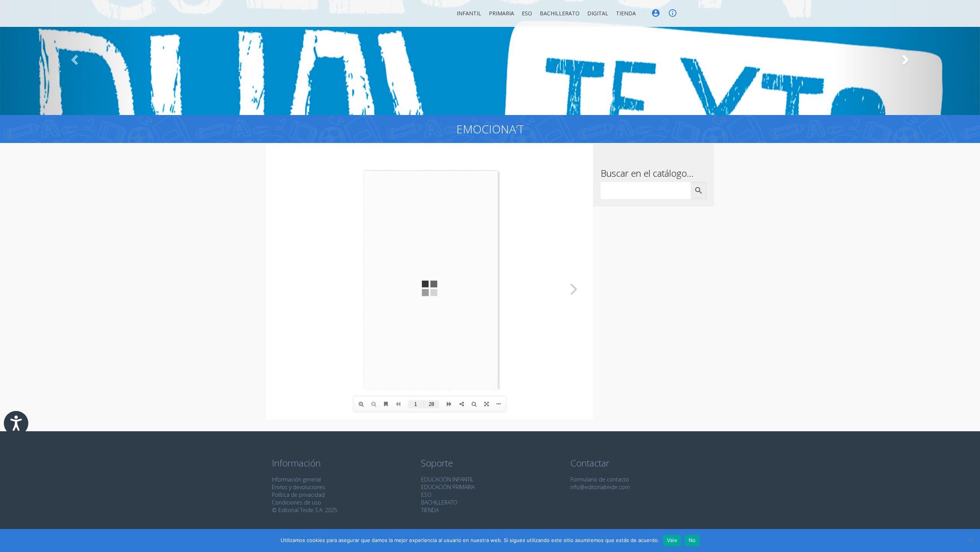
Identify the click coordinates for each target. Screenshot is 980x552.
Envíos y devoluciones (298, 487)
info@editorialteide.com (600, 487)
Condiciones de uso (296, 502)
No (692, 540)
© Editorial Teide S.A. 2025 (304, 510)
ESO (527, 13)
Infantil (469, 13)
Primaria (501, 13)
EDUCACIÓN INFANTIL (447, 479)
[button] (73, 57)
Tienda (626, 13)
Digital (597, 13)
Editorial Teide (278, 13)
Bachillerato (560, 13)
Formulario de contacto (599, 479)
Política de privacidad (298, 494)
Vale (672, 540)
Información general (296, 479)
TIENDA (430, 510)
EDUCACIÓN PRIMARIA (448, 487)
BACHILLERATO (439, 502)
